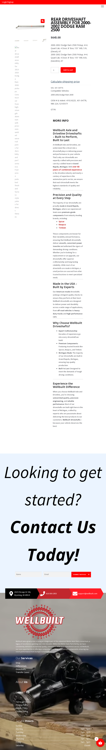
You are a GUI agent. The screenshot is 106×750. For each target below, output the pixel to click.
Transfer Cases (22, 672)
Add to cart (68, 70)
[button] (43, 21)
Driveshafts (21, 669)
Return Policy (21, 708)
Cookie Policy (22, 711)
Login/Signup (8, 2)
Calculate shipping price (65, 81)
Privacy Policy (22, 705)
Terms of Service (23, 702)
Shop (18, 663)
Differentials (21, 666)
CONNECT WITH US (79, 574)
